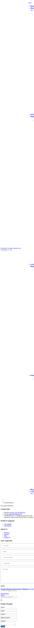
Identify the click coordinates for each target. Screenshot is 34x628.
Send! (2, 626)
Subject (3, 614)
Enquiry (3, 621)
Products (6, 534)
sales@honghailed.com (15, 514)
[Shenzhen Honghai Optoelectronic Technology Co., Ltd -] (14, 250)
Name (3, 607)
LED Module (8, 524)
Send (2, 586)
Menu (30, 3)
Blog (32, 489)
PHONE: (6, 512)
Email (3, 611)
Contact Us (7, 537)
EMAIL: (6, 514)
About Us (7, 532)
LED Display (8, 525)
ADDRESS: (7, 515)
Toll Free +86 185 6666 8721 (17, 512)
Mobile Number (5, 617)
